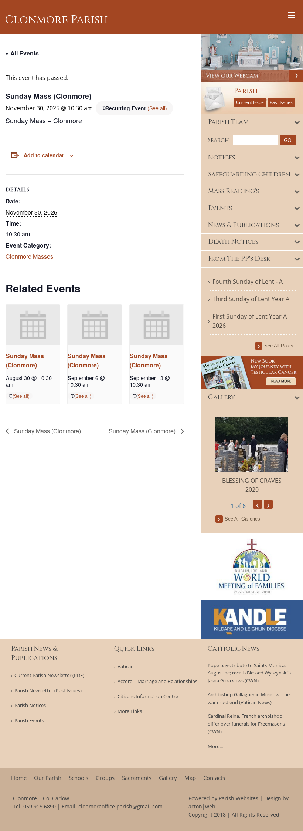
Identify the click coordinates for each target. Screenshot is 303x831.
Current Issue (250, 102)
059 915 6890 (39, 806)
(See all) (157, 108)
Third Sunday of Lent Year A (250, 299)
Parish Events (29, 720)
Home (19, 778)
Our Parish (47, 778)
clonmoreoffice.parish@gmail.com (120, 806)
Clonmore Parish (56, 20)
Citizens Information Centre (148, 696)
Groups (105, 778)
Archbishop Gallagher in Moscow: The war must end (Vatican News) (249, 698)
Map (190, 778)
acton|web (201, 806)
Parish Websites (238, 798)
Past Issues (281, 102)
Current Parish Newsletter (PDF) (49, 675)
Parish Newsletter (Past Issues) (48, 690)
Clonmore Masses (29, 256)
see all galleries (242, 519)
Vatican (126, 666)
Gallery (168, 778)
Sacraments (137, 778)
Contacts (214, 778)
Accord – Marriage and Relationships (157, 681)
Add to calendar (44, 155)
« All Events (22, 53)
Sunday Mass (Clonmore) (47, 431)
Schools (78, 778)
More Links (130, 711)
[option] (252, 455)
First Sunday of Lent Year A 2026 (249, 321)
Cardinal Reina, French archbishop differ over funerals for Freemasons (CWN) (246, 724)
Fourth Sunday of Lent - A (247, 281)
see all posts (278, 346)
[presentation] (33, 325)
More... (215, 746)
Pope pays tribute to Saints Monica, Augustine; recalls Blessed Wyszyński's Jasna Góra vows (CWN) (249, 673)
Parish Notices (30, 705)
